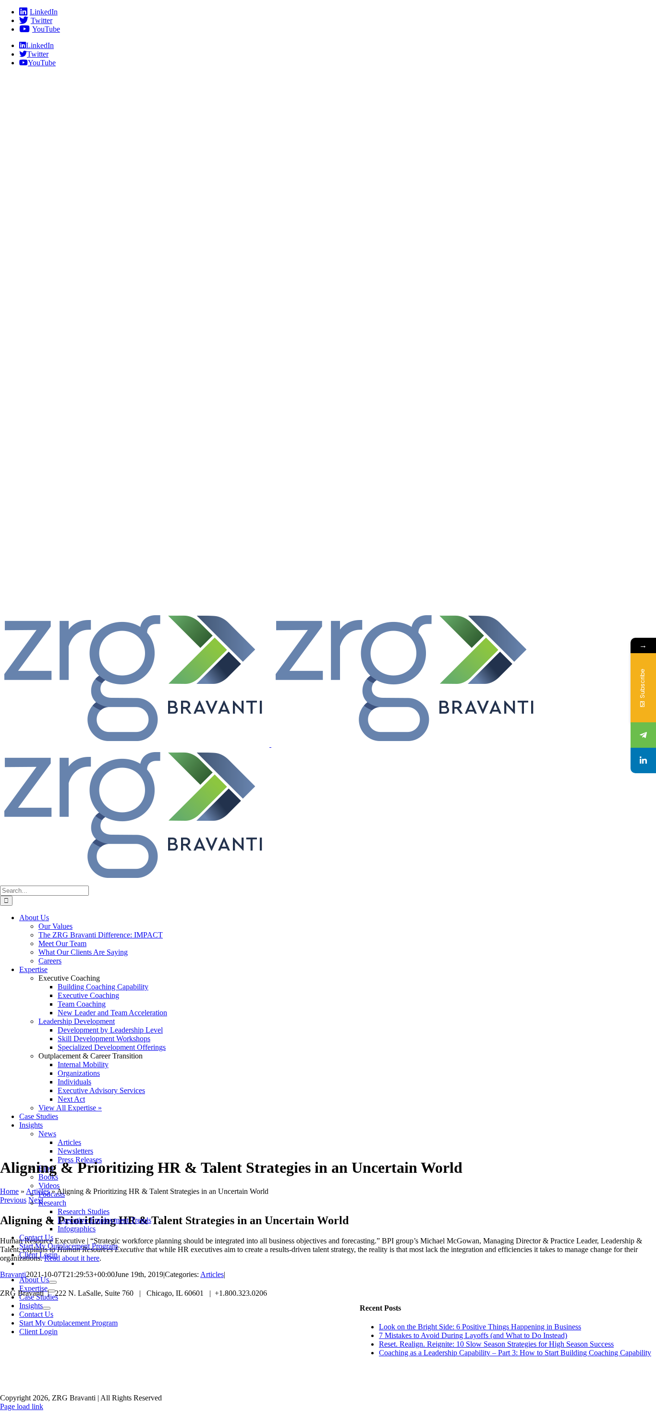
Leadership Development (76, 1021)
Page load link (21, 1406)
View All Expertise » (70, 1108)
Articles (37, 1191)
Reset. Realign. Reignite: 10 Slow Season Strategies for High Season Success (496, 1344)
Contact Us (234, 1382)
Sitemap (411, 1382)
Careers (183, 1382)
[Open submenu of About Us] (53, 1282)
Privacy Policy (354, 1382)
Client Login (291, 1382)
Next (35, 1200)
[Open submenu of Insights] (46, 1308)
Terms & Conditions (474, 1382)
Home (9, 1191)
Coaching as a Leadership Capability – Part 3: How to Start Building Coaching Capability (515, 1353)
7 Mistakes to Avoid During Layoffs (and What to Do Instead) (473, 1335)
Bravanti (13, 1274)
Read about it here (71, 1258)
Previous (13, 1200)
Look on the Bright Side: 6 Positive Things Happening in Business (480, 1327)
